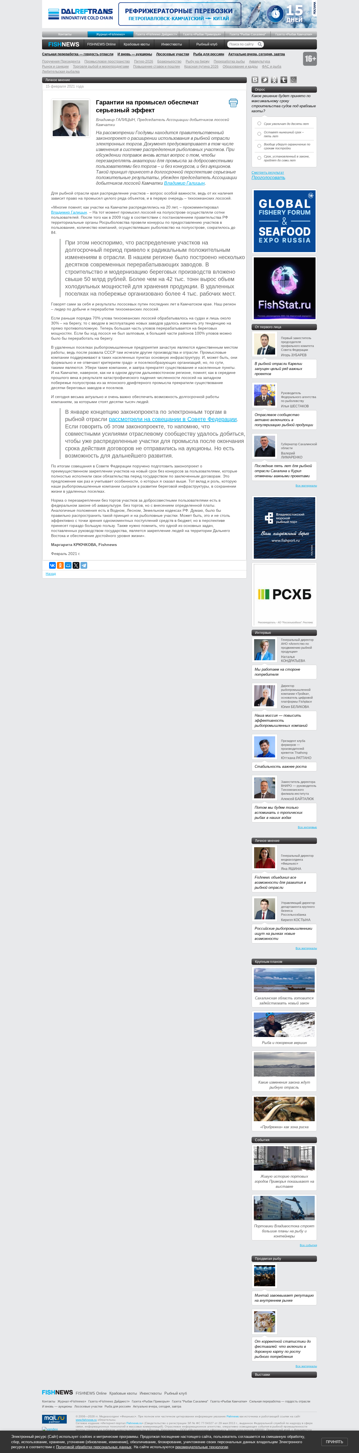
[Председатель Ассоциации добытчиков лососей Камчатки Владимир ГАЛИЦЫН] (70, 119)
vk (255, 79)
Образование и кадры (240, 66)
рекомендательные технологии (201, 1447)
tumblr (283, 79)
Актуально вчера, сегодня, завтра (256, 54)
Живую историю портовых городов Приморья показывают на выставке (284, 1181)
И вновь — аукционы (135, 54)
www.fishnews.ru (86, 1419)
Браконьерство (169, 61)
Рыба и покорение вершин (284, 1043)
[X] (76, 565)
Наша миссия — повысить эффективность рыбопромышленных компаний (281, 720)
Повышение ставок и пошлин (156, 66)
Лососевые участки (172, 54)
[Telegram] (83, 565)
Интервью (263, 633)
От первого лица (268, 327)
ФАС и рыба (271, 66)
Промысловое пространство (107, 61)
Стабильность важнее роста (281, 766)
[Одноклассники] (60, 565)
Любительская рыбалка (61, 72)
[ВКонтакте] (52, 565)
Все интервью (307, 827)
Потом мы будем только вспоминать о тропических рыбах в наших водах (279, 812)
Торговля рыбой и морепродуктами (101, 66)
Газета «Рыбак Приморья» (202, 34)
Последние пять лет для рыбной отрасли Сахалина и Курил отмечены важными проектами (283, 471)
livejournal (293, 79)
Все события (308, 1245)
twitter (264, 79)
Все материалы (306, 485)
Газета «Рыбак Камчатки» (293, 34)
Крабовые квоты (137, 44)
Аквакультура (259, 61)
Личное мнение (57, 80)
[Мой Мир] (68, 565)
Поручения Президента (61, 61)
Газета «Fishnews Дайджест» (156, 34)
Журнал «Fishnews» (110, 34)
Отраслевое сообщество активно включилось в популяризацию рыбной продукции (284, 420)
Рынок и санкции (55, 66)
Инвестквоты (171, 44)
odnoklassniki (274, 79)
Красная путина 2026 (201, 66)
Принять (334, 1442)
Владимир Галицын (184, 183)
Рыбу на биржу (198, 61)
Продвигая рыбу (268, 1259)
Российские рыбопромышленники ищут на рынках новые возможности (283, 933)
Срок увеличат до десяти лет (286, 123)
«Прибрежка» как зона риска (284, 1127)
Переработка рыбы (229, 61)
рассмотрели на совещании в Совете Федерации (173, 419)
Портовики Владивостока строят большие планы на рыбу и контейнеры (284, 1231)
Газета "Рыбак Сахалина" (248, 34)
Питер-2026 (143, 61)
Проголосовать (268, 177)
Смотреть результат (268, 173)
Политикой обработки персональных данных (94, 1447)
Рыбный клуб (206, 44)
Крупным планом (268, 962)
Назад (51, 574)
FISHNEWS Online (101, 44)
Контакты (65, 34)
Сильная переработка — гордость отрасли (77, 54)
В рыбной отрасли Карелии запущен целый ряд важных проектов (278, 369)
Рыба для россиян (208, 54)
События (262, 1140)
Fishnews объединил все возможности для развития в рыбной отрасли (280, 882)
